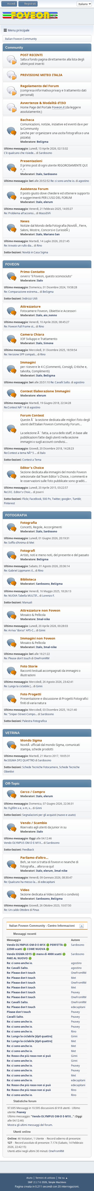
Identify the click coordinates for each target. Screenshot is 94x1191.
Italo (39, 174)
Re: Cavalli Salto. (60, 382)
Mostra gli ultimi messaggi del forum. (30, 1125)
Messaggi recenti (24, 933)
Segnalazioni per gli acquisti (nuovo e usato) (49, 815)
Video (24, 890)
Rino (39, 245)
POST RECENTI (31, 55)
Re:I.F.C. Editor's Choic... (18, 492)
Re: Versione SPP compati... (20, 354)
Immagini (28, 362)
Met (31, 542)
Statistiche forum (24, 1101)
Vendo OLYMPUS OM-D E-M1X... (23, 843)
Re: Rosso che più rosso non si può (29, 1056)
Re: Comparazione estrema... (21, 292)
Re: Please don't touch (17, 658)
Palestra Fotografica (34, 721)
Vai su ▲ (63, 1177)
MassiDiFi (45, 213)
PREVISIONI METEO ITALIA (41, 75)
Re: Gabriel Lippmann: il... (19, 570)
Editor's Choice (32, 467)
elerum (48, 202)
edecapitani (48, 882)
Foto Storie (29, 666)
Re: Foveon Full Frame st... (19, 326)
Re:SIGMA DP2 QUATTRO (19, 760)
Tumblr (77, 499)
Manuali (27, 602)
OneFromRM (41, 658)
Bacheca (27, 119)
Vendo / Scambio (33, 822)
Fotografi (27, 550)
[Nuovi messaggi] (12, 131)
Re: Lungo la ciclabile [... (18, 686)
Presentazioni (31, 161)
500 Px (47, 499)
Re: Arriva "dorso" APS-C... (19, 630)
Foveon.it (58, 107)
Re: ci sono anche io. (62, 181)
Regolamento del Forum (39, 86)
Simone (48, 343)
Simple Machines (57, 1182)
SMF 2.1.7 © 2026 (37, 1182)
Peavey (75, 992)
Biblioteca (28, 579)
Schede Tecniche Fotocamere (40, 767)
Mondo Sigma (31, 740)
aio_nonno (50, 315)
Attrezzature (30, 306)
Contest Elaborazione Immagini (45, 391)
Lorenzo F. (48, 595)
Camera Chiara (32, 334)
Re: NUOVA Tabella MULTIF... (21, 595)
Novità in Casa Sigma (35, 252)
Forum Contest (32, 415)
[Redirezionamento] (12, 60)
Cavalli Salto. (15, 1017)
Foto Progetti (30, 694)
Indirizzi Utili (29, 298)
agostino (83, 181)
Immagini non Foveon (37, 638)
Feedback (28, 849)
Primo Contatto (32, 271)
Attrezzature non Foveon (40, 610)
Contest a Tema (31, 460)
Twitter (56, 499)
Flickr (25, 499)
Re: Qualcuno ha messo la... (20, 882)
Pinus (36, 910)
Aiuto (29, 1177)
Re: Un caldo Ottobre (16, 910)
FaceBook (35, 499)
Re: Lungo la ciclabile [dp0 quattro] (29, 1036)
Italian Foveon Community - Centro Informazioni (42, 925)
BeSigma (42, 142)
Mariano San (52, 234)
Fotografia (28, 522)
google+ (66, 499)
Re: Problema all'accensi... (19, 213)
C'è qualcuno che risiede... (19, 153)
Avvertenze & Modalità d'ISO (43, 102)
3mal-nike (43, 619)
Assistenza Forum (34, 188)
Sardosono (45, 153)
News (24, 221)
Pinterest (9, 503)
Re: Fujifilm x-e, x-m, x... (18, 808)
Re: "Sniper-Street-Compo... (20, 714)
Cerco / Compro (32, 791)
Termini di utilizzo (45, 1177)
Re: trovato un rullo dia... (18, 245)
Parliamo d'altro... (34, 857)
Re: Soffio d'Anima (15, 542)
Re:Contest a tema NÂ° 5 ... (20, 453)
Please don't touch (19, 1012)
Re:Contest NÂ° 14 (15, 407)
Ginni (42, 630)
